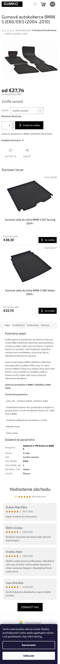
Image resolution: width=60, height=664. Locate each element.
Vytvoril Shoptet (33, 623)
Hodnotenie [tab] (33, 325)
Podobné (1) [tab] (18, 325)
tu (41, 636)
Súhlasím (28, 656)
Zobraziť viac (30, 607)
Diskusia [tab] (45, 325)
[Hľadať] (35, 4)
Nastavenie (29, 645)
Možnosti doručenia (11, 116)
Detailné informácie (11, 140)
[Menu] (52, 4)
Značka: (15, 33)
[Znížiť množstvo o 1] (13, 127)
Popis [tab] (7, 325)
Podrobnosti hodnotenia (44, 30)
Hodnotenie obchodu (30, 489)
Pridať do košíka (31, 125)
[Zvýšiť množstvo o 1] (13, 123)
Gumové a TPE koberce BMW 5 (38, 447)
